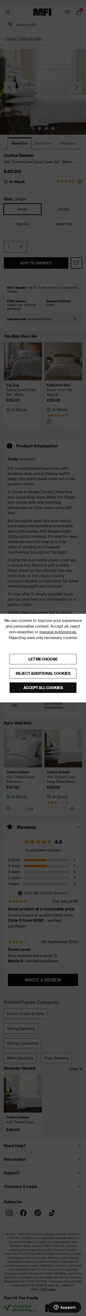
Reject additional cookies (43, 673)
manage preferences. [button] (58, 632)
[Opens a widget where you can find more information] (64, 1308)
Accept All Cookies (43, 687)
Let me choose (43, 658)
